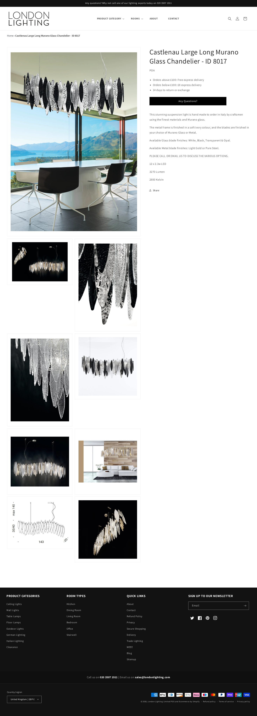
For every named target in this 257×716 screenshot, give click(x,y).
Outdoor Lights (15, 628)
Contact (131, 610)
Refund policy (209, 701)
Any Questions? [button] (188, 101)
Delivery (131, 634)
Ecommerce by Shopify (189, 701)
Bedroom (72, 622)
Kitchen (71, 604)
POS (172, 701)
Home (10, 35)
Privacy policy (243, 701)
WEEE (130, 647)
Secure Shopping (136, 628)
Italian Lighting (15, 641)
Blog (129, 653)
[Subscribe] (245, 606)
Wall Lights (12, 610)
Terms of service (226, 701)
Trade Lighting (135, 641)
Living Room (74, 616)
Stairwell (72, 634)
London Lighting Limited (159, 701)
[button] (109, 18)
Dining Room (74, 610)
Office (70, 628)
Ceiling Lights (14, 604)
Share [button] (156, 190)
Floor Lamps (13, 622)
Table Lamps (13, 616)
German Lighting (15, 634)
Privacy (131, 622)
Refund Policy (134, 616)
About (130, 604)
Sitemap (131, 659)
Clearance (12, 647)
